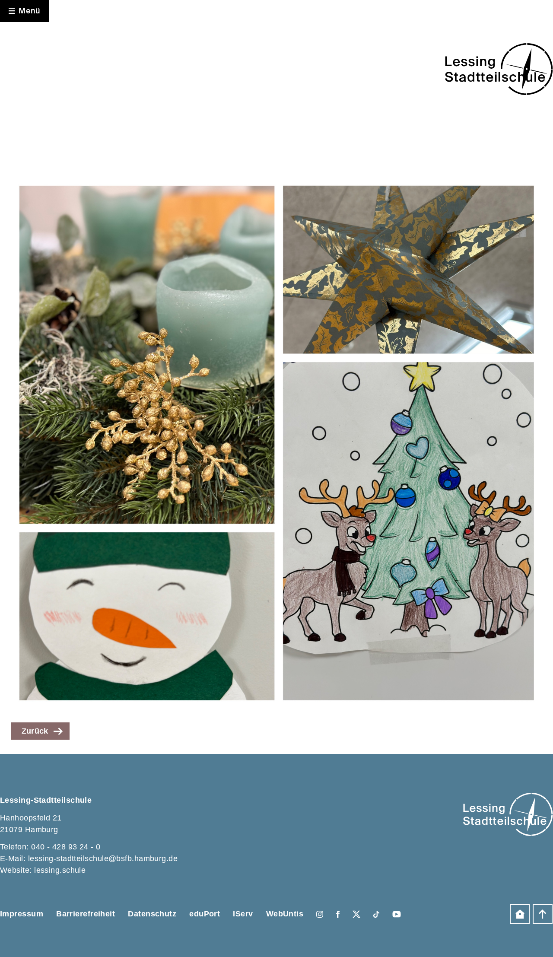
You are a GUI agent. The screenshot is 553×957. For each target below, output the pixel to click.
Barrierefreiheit (85, 913)
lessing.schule (60, 870)
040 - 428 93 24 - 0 (66, 847)
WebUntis (285, 913)
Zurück (35, 731)
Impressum (21, 913)
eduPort (204, 913)
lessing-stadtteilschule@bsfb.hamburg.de (103, 858)
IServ (243, 913)
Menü (29, 11)
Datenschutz (152, 913)
